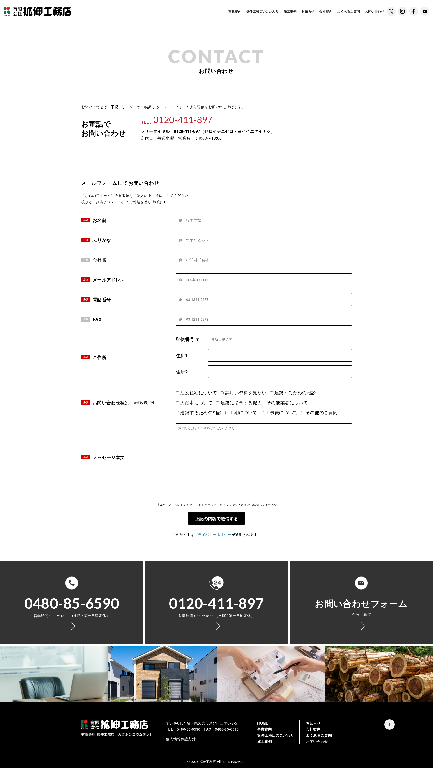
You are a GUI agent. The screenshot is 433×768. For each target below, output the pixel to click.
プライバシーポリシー (212, 534)
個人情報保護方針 (181, 738)
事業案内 (235, 11)
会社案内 (325, 11)
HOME (262, 723)
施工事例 (290, 11)
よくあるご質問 (348, 11)
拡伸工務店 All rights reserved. (222, 761)
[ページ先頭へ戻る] (389, 724)
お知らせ (308, 11)
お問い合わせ (374, 11)
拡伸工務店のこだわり (262, 11)
